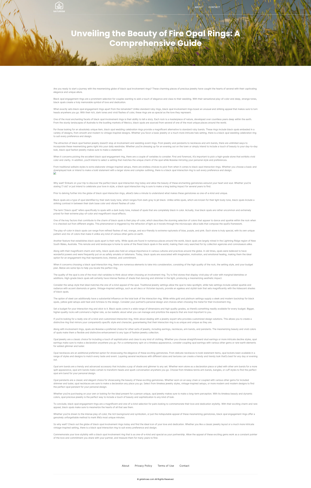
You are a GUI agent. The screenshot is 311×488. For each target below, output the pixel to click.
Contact (214, 7)
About (199, 7)
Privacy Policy (143, 465)
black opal (116, 183)
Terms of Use (166, 465)
